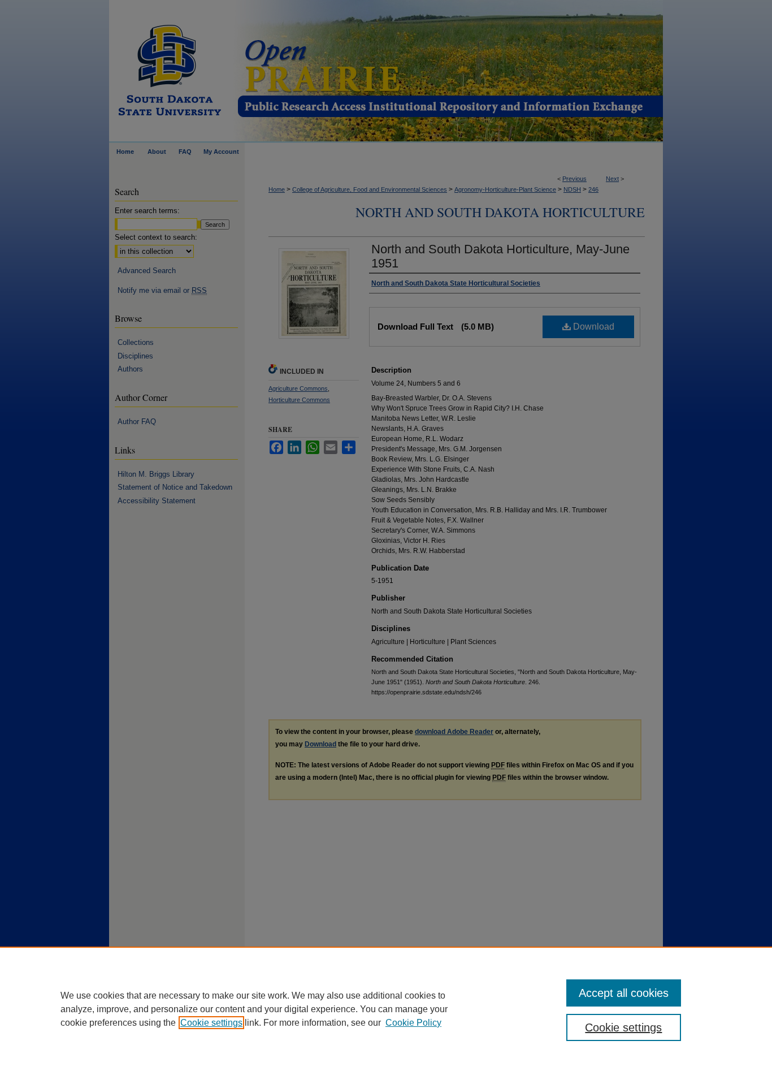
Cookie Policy (413, 1022)
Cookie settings (211, 1022)
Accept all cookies (624, 993)
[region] (386, 1009)
